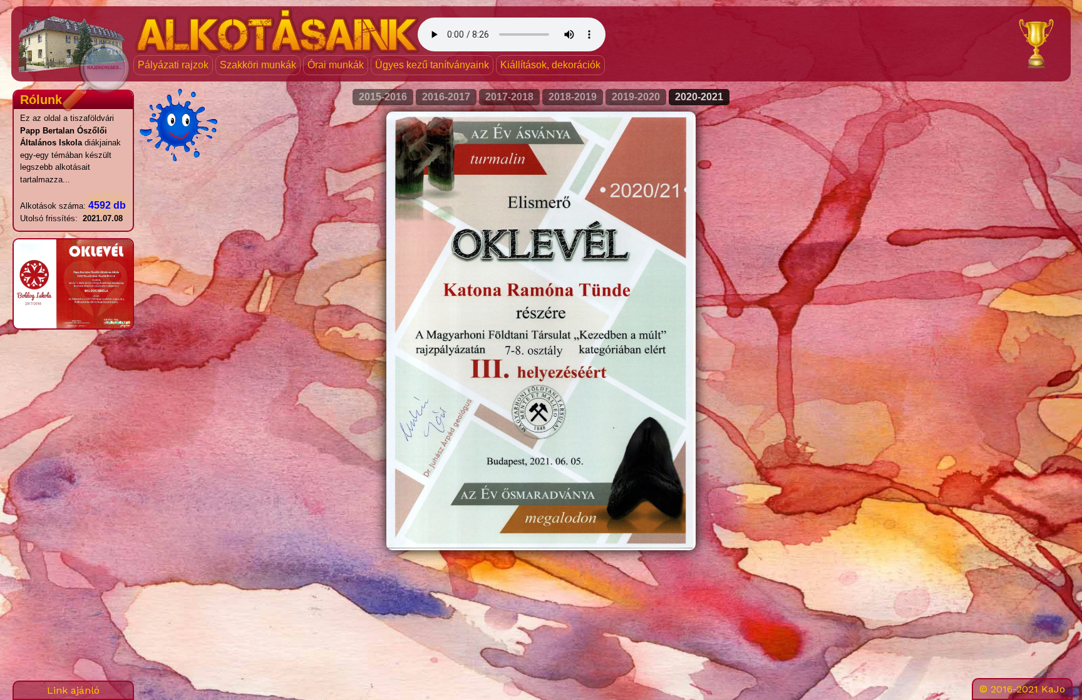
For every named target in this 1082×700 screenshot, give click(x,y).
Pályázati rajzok (173, 65)
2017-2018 (509, 96)
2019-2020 (636, 96)
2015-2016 (383, 96)
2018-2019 (573, 96)
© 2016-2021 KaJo (1022, 689)
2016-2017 (446, 96)
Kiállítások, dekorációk (550, 65)
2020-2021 (699, 96)
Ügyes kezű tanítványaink (432, 65)
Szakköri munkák (258, 65)
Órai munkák (335, 65)
